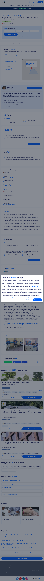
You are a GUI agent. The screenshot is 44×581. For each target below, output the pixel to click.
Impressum (16, 297)
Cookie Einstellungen (27, 299)
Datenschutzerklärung (7, 297)
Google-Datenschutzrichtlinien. (33, 297)
